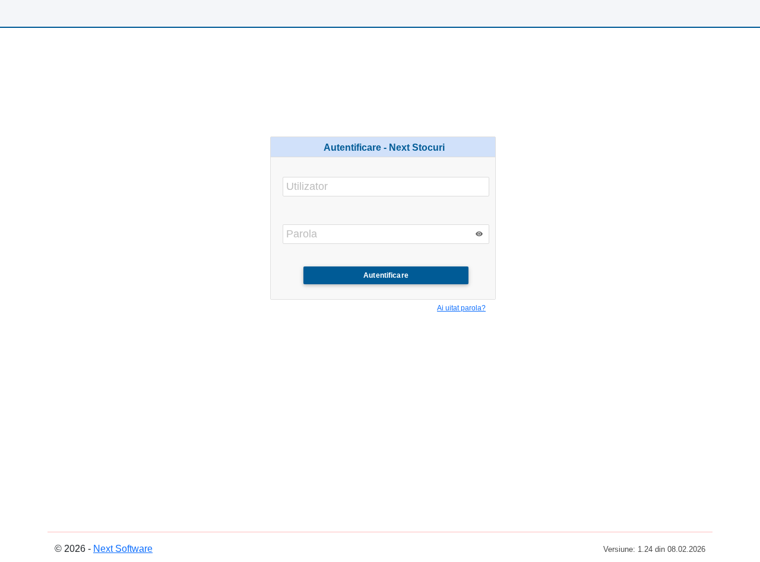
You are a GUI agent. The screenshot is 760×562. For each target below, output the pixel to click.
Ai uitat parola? (461, 308)
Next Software (123, 549)
